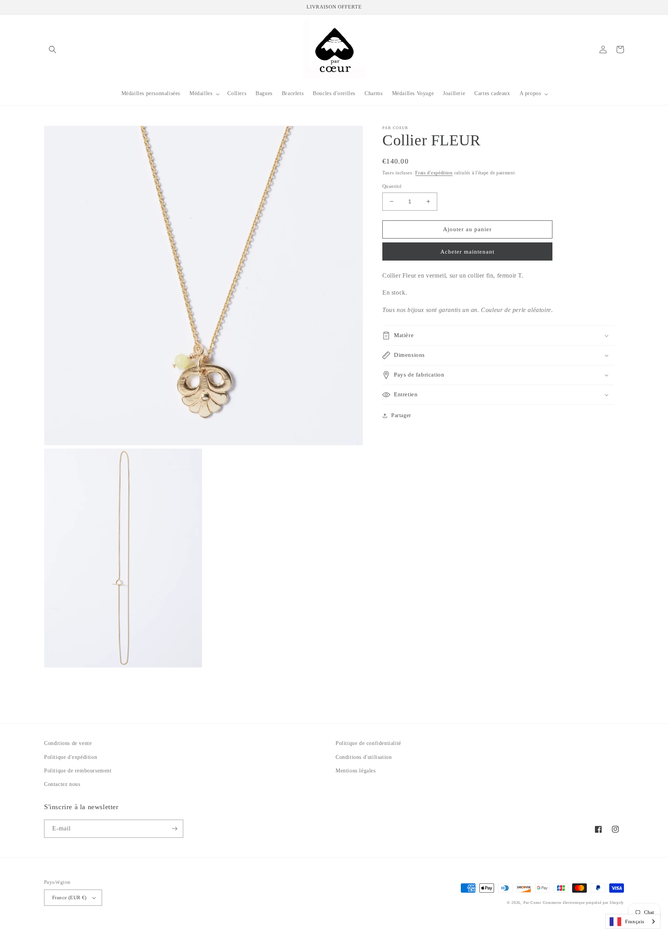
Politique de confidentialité (368, 743)
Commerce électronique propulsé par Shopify (583, 902)
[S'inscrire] (174, 829)
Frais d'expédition (434, 173)
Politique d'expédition (70, 757)
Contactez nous (62, 784)
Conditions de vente (68, 743)
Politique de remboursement (78, 771)
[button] (52, 49)
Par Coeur (532, 902)
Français (634, 921)
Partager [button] (401, 415)
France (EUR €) (69, 897)
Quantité (392, 186)
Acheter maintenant (467, 252)
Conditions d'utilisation (364, 757)
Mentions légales (356, 771)
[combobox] (632, 921)
